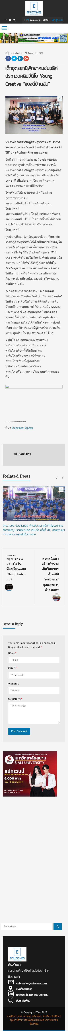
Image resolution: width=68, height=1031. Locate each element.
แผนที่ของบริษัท (24, 989)
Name (12, 653)
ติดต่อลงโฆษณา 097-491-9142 (32, 995)
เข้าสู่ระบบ (57, 20)
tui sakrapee (16, 53)
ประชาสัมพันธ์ (23, 1000)
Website (13, 683)
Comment (15, 699)
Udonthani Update (22, 427)
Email (13, 668)
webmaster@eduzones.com (31, 983)
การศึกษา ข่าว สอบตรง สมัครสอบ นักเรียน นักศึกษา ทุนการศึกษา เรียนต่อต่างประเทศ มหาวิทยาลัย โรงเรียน (34, 1020)
